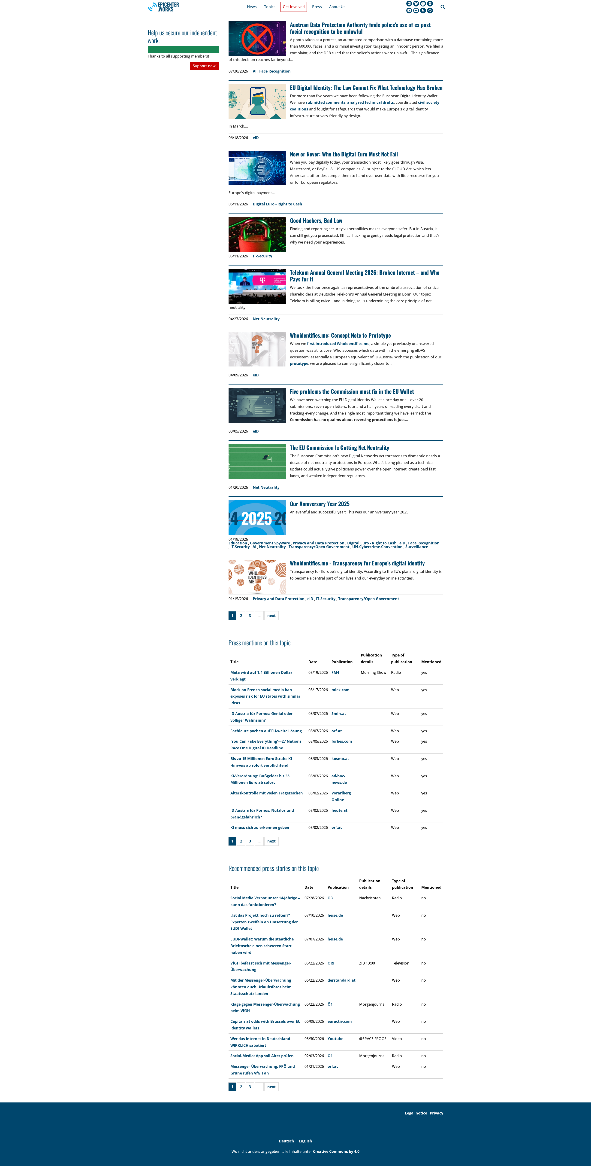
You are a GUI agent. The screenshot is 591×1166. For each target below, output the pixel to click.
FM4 (335, 672)
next (271, 615)
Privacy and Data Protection (319, 543)
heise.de (335, 915)
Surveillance (416, 546)
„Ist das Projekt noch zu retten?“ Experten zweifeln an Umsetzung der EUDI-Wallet (264, 922)
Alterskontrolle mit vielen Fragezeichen (266, 793)
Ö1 (330, 1004)
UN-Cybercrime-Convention (378, 546)
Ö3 (330, 897)
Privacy (436, 1113)
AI (255, 71)
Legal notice (416, 1113)
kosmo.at (340, 758)
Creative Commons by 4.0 (336, 1151)
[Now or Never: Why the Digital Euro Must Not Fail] (257, 168)
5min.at (339, 713)
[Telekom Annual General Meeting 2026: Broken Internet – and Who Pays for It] (257, 286)
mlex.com (341, 689)
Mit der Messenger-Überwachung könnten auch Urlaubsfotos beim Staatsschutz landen (261, 987)
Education (238, 543)
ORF (331, 963)
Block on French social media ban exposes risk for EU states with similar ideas (265, 696)
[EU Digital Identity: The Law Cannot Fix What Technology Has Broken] (257, 101)
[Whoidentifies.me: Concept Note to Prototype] (257, 349)
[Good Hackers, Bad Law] (257, 234)
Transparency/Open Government (319, 546)
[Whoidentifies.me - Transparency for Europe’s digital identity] (257, 577)
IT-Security (262, 256)
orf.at (337, 730)
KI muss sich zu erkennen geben (259, 827)
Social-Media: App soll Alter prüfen (262, 1055)
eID (256, 137)
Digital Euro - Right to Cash (277, 204)
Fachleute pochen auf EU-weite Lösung (266, 730)
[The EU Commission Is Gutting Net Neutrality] (257, 461)
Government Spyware (270, 543)
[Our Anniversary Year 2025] (257, 517)
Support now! (205, 65)
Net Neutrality (266, 318)
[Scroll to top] (580, 1155)
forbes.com (342, 741)
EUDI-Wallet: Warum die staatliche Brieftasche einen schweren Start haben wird (262, 946)
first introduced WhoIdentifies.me (338, 343)
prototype (299, 363)
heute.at (339, 810)
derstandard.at (342, 980)
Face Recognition (275, 71)
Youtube (335, 1038)
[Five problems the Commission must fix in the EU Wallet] (257, 405)
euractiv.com (340, 1021)
